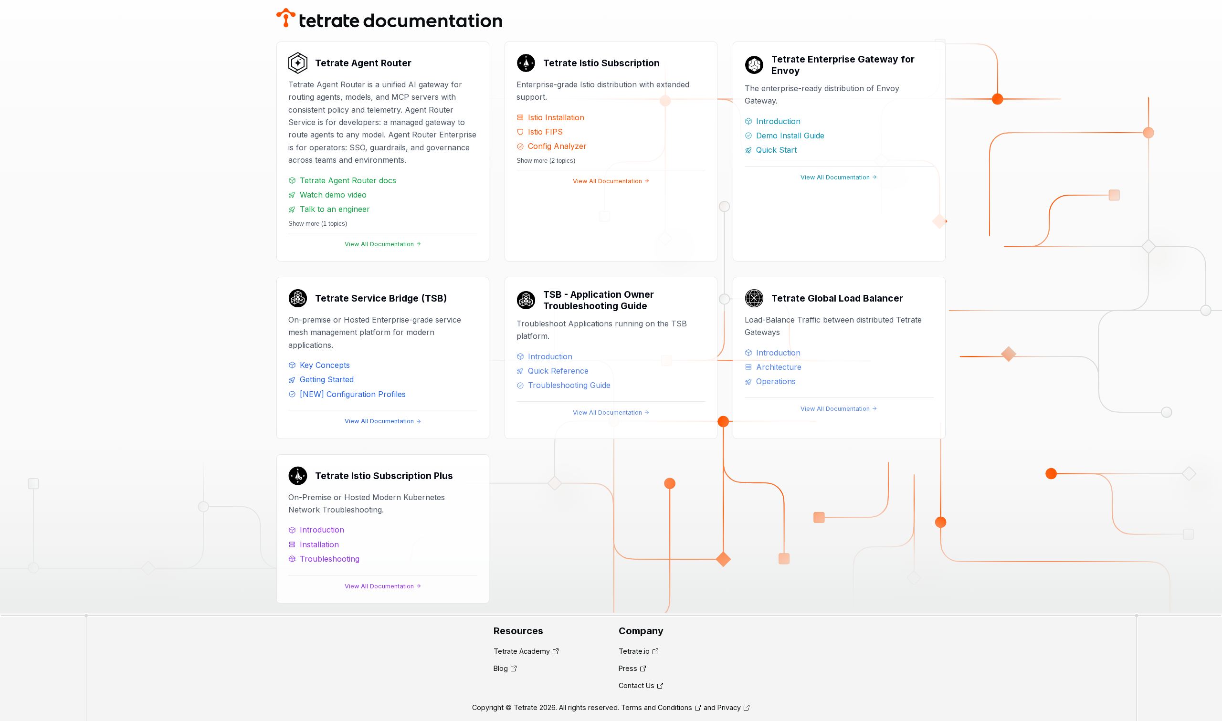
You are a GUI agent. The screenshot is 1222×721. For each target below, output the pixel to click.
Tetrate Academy (522, 651)
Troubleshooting (329, 559)
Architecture (778, 367)
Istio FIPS (545, 131)
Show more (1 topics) (317, 223)
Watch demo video (333, 194)
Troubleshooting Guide (569, 385)
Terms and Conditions (656, 707)
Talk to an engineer (335, 209)
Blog (501, 668)
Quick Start (776, 150)
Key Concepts (325, 365)
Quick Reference (558, 371)
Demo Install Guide (790, 135)
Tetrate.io (634, 651)
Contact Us (636, 685)
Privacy (729, 707)
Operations (776, 381)
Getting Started (327, 379)
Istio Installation (556, 117)
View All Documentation (379, 244)
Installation (319, 544)
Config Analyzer (557, 146)
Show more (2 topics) (545, 160)
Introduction (778, 121)
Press (628, 668)
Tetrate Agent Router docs (348, 180)
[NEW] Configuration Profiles (353, 394)
